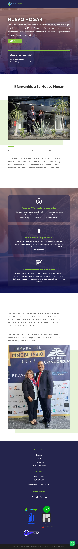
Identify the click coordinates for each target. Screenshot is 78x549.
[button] (72, 543)
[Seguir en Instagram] (37, 497)
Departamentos (39, 462)
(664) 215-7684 (39, 477)
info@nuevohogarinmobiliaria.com (25, 62)
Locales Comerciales (39, 466)
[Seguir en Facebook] (32, 497)
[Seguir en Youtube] (46, 497)
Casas (39, 458)
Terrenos (39, 455)
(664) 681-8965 (39, 480)
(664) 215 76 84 (20, 59)
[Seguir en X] (41, 497)
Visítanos (15, 41)
